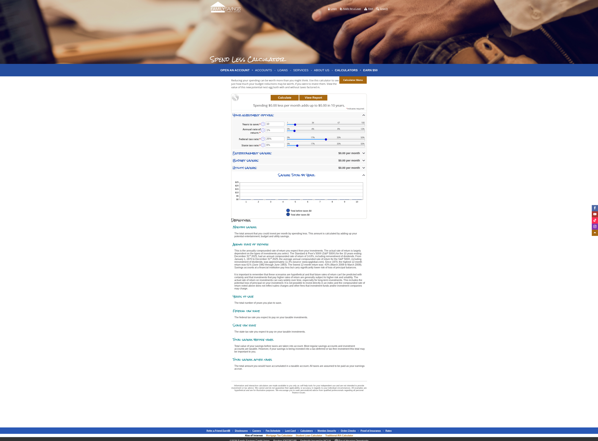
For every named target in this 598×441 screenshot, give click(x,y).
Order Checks (348, 430)
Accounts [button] (263, 70)
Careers (256, 430)
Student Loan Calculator (309, 435)
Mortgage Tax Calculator (279, 435)
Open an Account (235, 70)
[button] (332, 9)
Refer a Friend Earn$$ (218, 430)
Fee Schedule (273, 430)
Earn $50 (370, 72)
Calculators (346, 70)
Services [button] (300, 70)
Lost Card (290, 430)
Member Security (327, 430)
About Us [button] (321, 70)
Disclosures (241, 430)
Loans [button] (283, 70)
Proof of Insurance (371, 430)
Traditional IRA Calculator (339, 435)
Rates (388, 430)
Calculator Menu (353, 80)
